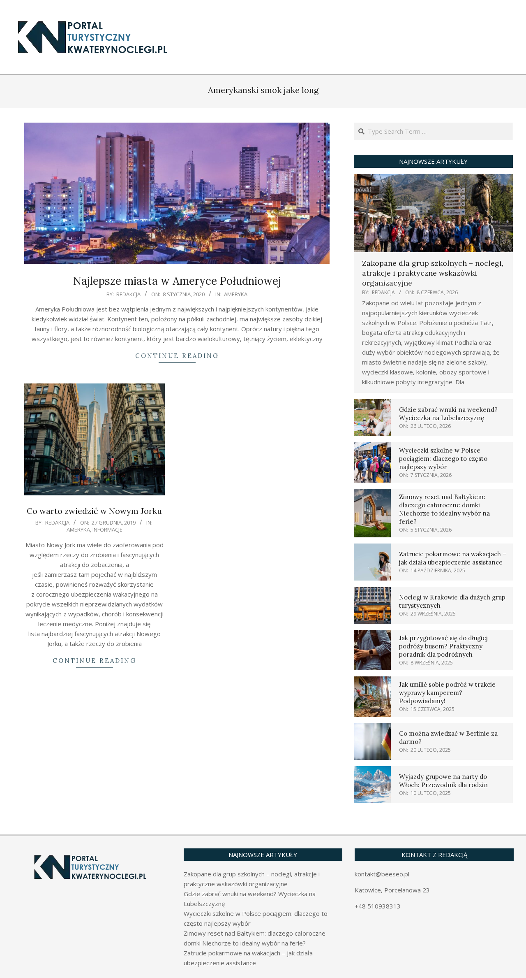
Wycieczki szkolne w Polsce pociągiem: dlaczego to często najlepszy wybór (443, 458)
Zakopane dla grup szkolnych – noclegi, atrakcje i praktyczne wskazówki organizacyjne (432, 273)
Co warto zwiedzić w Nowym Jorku (94, 511)
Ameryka (235, 294)
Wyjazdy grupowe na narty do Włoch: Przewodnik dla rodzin (443, 781)
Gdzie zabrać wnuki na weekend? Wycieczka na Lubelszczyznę (448, 414)
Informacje (107, 529)
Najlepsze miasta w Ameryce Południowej (177, 281)
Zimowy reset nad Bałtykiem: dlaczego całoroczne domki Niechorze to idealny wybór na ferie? (444, 509)
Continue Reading (177, 356)
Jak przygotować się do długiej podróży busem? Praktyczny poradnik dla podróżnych (443, 646)
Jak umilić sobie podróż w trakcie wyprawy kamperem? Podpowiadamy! (447, 693)
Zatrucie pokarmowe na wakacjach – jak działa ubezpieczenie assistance (452, 558)
